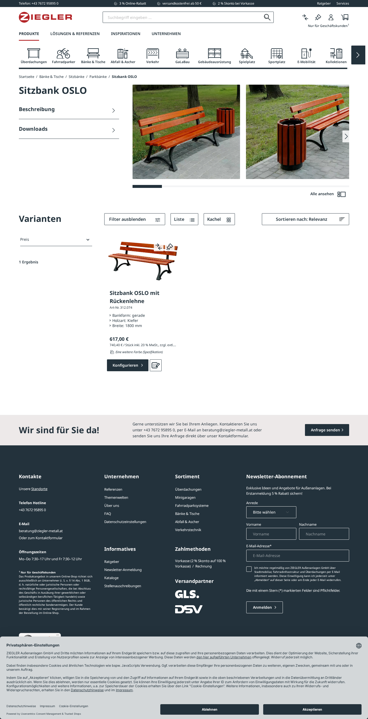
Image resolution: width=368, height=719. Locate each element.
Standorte (39, 488)
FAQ (107, 513)
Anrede (252, 502)
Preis (24, 239)
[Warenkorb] (343, 17)
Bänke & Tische (187, 513)
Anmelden (263, 607)
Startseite (26, 76)
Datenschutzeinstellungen (125, 521)
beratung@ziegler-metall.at (41, 530)
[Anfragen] (156, 365)
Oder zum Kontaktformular (41, 537)
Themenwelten (116, 497)
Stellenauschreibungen (122, 585)
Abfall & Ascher (187, 521)
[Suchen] (267, 17)
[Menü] (57, 636)
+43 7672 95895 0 (32, 509)
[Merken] (318, 17)
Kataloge (111, 577)
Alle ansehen (322, 193)
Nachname (308, 524)
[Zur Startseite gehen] (45, 17)
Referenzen (113, 489)
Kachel (214, 219)
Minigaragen (185, 497)
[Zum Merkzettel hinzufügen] (170, 246)
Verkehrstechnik (188, 529)
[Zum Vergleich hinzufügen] (159, 246)
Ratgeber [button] (324, 3)
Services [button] (342, 3)
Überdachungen (188, 489)
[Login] (331, 17)
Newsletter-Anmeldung (123, 569)
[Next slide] (358, 55)
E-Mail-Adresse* (259, 545)
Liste (179, 219)
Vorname (253, 524)
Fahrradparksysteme (192, 505)
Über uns (111, 505)
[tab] (33, 56)
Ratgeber (111, 561)
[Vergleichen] (305, 17)
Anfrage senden (325, 429)
